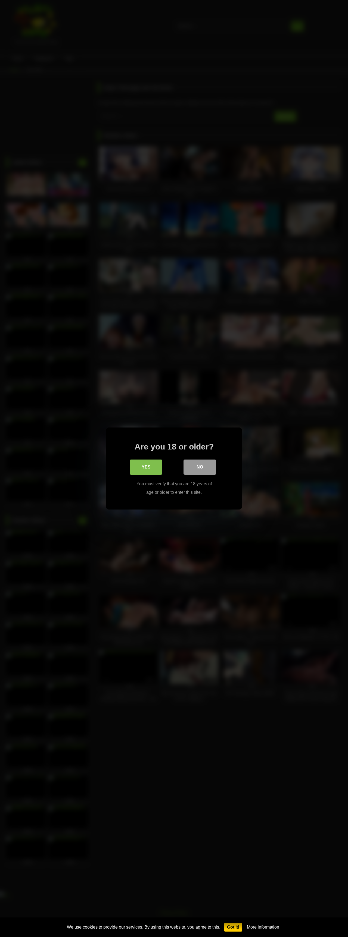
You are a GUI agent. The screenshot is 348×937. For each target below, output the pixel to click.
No (200, 467)
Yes (146, 467)
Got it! (233, 927)
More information (263, 927)
